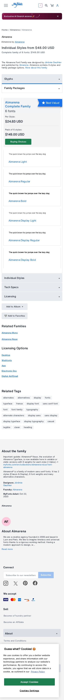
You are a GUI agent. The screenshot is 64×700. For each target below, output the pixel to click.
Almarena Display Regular (24, 240)
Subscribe (46, 575)
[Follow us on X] (17, 583)
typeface (7, 403)
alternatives (24, 397)
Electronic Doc (9, 370)
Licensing (10, 296)
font (5, 409)
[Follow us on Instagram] (7, 583)
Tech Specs (11, 287)
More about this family (36, 67)
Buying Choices (18, 141)
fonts (47, 397)
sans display (51, 415)
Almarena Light (18, 162)
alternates (8, 397)
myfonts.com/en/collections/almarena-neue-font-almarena (27, 466)
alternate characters (13, 415)
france (19, 403)
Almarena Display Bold (22, 260)
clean (17, 427)
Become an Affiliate (14, 622)
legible (6, 427)
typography (32, 409)
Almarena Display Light (22, 220)
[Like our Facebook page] (36, 583)
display (37, 397)
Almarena (15, 29)
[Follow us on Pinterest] (26, 583)
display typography (34, 421)
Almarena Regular (19, 181)
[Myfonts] (17, 6)
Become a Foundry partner (17, 615)
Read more (7, 549)
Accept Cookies (29, 682)
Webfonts (7, 360)
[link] (52, 5)
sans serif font (50, 403)
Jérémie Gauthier (53, 62)
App (4, 365)
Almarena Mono (10, 332)
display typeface (11, 421)
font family (16, 409)
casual (51, 421)
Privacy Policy (38, 671)
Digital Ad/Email (10, 376)
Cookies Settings (29, 690)
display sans (34, 415)
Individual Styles (14, 278)
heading (28, 427)
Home (5, 29)
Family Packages (14, 88)
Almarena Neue (10, 339)
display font (33, 403)
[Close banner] (57, 16)
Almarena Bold (17, 201)
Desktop (6, 355)
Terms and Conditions (15, 640)
